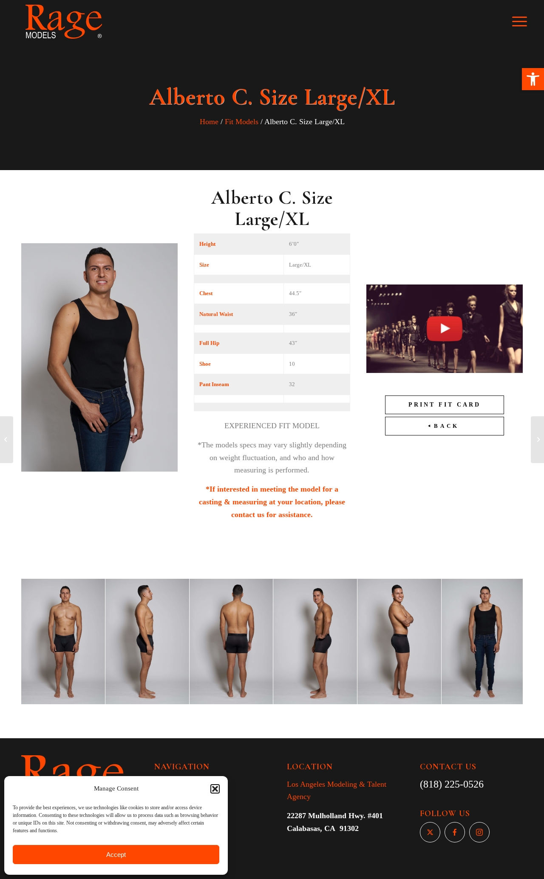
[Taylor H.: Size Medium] (537, 439)
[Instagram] (479, 832)
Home (209, 121)
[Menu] (525, 21)
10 (292, 721)
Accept (116, 854)
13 (313, 721)
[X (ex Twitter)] (430, 832)
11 (299, 721)
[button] (533, 79)
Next (503, 641)
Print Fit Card (444, 404)
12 (306, 721)
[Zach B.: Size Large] (6, 439)
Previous (40, 641)
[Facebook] (455, 832)
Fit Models (241, 121)
